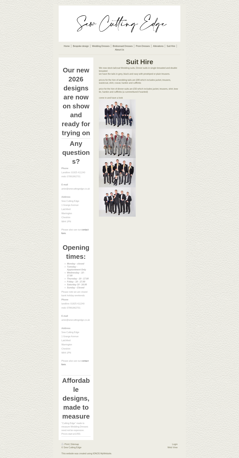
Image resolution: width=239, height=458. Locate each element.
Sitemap (75, 444)
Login (175, 444)
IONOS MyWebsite (102, 453)
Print (67, 444)
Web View (172, 447)
